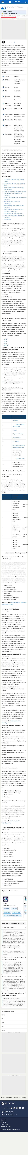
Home (2, 1097)
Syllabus (14, 908)
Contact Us (3, 1122)
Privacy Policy (4, 1124)
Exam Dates (7, 912)
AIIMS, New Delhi (20, 458)
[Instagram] (17, 1108)
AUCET (6, 341)
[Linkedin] (20, 1108)
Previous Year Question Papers (12, 915)
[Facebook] (11, 1108)
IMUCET (5, 903)
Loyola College (16, 437)
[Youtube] (23, 1108)
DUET (5, 343)
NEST (25, 903)
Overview (6, 908)
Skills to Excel (7, 219)
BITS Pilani (15, 420)
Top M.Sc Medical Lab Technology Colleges (15, 191)
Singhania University (18, 433)
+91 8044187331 (8, 1112)
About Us (3, 1120)
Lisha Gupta (9, 42)
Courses (8, 1097)
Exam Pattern (16, 912)
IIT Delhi (15, 430)
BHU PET (6, 345)
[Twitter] (14, 1108)
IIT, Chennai (16, 441)
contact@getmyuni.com (10, 1114)
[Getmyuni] (14, 1)
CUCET (6, 339)
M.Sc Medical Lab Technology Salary (13, 213)
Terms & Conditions (6, 1126)
